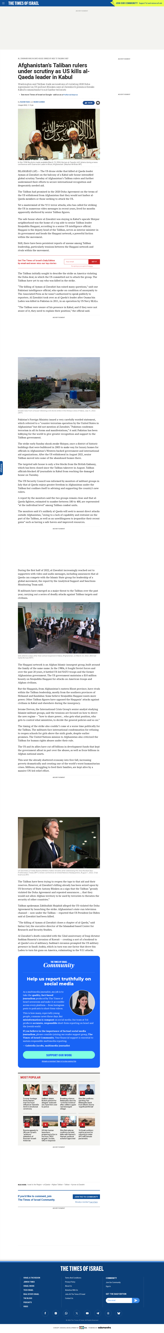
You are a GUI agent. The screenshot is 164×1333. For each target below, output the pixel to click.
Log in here (94, 1202)
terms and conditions (73, 1278)
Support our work (59, 1055)
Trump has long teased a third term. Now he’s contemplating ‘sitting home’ (19, 1261)
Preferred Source (70, 95)
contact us (69, 1298)
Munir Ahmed (39, 102)
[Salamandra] (104, 1327)
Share (90, 103)
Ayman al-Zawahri (78, 1185)
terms (91, 266)
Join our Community (127, 3)
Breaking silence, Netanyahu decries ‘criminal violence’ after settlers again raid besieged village (68, 1104)
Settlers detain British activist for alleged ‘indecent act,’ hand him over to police (49, 1103)
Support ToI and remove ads (150, 3)
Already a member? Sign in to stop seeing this (59, 1061)
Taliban (67, 1185)
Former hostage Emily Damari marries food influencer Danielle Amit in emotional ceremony (31, 1104)
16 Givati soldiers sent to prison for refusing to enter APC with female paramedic (86, 1134)
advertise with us (71, 1290)
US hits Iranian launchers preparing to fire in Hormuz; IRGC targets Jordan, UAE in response (49, 1135)
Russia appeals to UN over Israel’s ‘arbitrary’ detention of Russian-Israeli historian (30, 1135)
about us (68, 1286)
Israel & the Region (34, 1185)
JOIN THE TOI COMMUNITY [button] (86, 1197)
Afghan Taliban (57, 1185)
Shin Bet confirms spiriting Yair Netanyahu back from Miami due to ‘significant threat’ (86, 1103)
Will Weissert (20, 1271)
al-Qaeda (46, 1185)
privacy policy (70, 1282)
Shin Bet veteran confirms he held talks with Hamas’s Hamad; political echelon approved (67, 1134)
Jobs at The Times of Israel (75, 1294)
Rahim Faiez (25, 102)
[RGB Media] (83, 1327)
